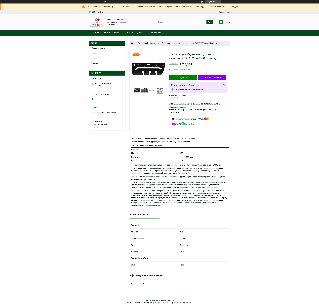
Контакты (156, 33)
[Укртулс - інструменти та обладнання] (96, 26)
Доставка (142, 33)
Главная (95, 33)
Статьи (95, 53)
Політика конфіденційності (182, 303)
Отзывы (95, 63)
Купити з (207, 78)
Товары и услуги (112, 33)
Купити (183, 78)
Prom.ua (171, 300)
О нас (130, 33)
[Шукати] (209, 22)
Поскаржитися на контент (163, 303)
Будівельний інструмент (148, 43)
